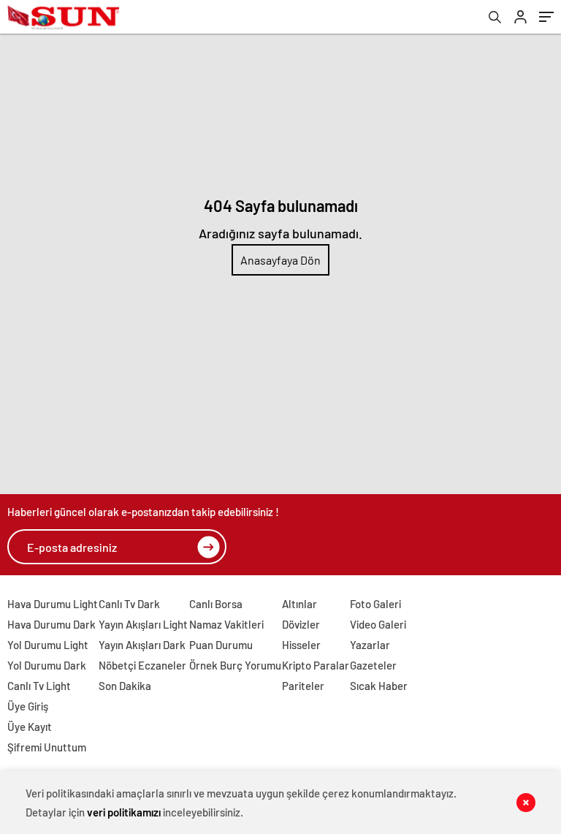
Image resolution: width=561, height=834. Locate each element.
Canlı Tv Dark (129, 603)
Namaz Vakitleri (226, 624)
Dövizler (301, 624)
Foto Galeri (375, 603)
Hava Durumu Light (52, 603)
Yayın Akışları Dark (142, 644)
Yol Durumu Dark (46, 665)
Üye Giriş (27, 706)
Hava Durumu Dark (51, 624)
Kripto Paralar (315, 665)
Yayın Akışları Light (143, 624)
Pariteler (303, 685)
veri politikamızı (124, 812)
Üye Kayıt (29, 726)
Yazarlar (370, 644)
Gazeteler (373, 665)
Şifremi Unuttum (46, 747)
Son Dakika (125, 685)
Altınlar (299, 603)
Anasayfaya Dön (280, 260)
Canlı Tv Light (39, 685)
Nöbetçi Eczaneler (142, 665)
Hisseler (301, 644)
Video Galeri (378, 624)
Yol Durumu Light (47, 644)
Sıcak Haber (379, 685)
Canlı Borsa (216, 603)
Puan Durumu (221, 644)
